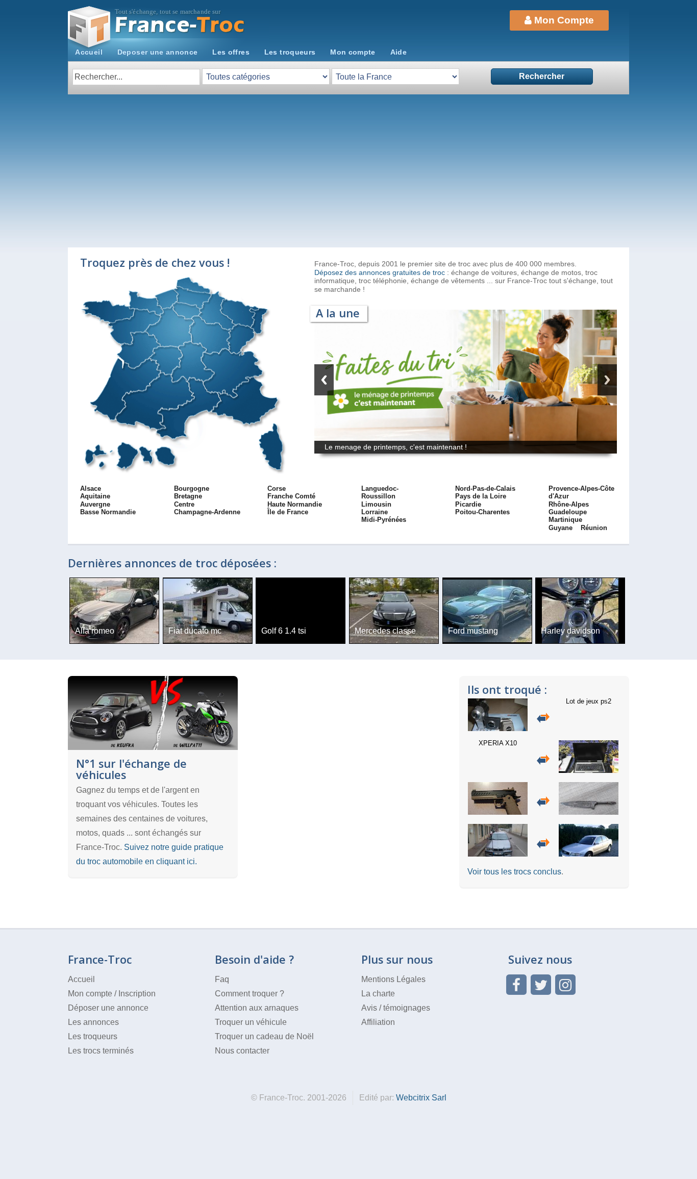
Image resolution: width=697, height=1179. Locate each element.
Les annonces (93, 1022)
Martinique (565, 519)
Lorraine (374, 512)
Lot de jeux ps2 (588, 701)
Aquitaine (95, 496)
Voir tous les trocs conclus (514, 871)
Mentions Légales (393, 979)
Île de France (287, 512)
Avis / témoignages (395, 1008)
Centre (184, 504)
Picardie (468, 504)
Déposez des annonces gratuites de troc (380, 272)
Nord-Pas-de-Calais (485, 488)
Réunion (594, 528)
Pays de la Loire (480, 496)
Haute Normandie (294, 504)
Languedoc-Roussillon (380, 492)
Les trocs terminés (101, 1050)
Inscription (137, 993)
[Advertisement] (348, 170)
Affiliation (378, 1022)
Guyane (560, 528)
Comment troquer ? (249, 993)
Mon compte (353, 52)
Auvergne (95, 504)
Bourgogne (191, 488)
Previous (324, 379)
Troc (180, 24)
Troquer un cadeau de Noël (264, 1036)
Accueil (89, 52)
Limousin (376, 504)
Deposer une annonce (157, 52)
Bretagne (188, 496)
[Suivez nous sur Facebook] (516, 984)
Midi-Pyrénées (383, 519)
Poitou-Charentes (482, 512)
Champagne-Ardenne (207, 512)
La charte (378, 993)
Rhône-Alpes (569, 504)
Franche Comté (291, 496)
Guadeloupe (568, 512)
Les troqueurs (290, 52)
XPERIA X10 (498, 743)
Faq (222, 979)
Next (607, 379)
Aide (398, 52)
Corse (276, 488)
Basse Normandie (108, 512)
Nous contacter (242, 1050)
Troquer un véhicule (251, 1022)
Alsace (90, 488)
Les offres (231, 52)
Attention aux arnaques (256, 1008)
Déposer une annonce (108, 1008)
